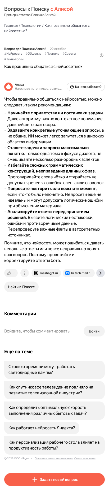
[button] (101, 55)
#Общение (33, 53)
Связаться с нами (85, 458)
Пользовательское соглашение (54, 458)
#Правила (51, 53)
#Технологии (14, 59)
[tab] (11, 273)
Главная (11, 25)
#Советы (69, 53)
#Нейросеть (13, 53)
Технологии (31, 25)
